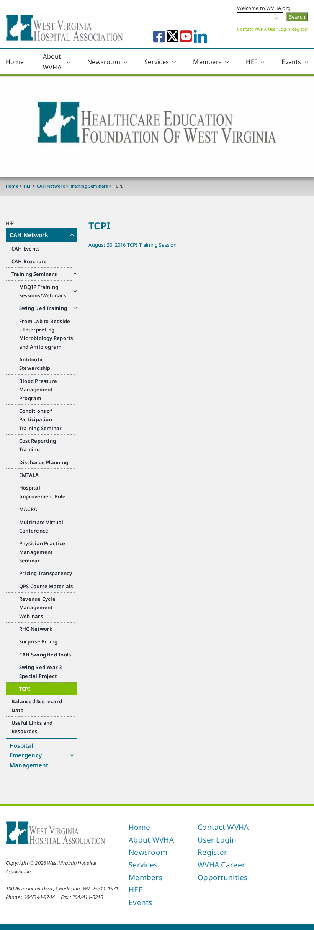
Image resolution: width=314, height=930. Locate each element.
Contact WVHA (252, 29)
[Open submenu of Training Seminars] (75, 273)
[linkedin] (200, 36)
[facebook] (159, 36)
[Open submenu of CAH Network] (72, 235)
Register (299, 29)
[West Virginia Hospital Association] (55, 823)
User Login (279, 29)
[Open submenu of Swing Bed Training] (75, 308)
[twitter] (172, 36)
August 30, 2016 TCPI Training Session (132, 244)
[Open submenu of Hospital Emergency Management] (72, 755)
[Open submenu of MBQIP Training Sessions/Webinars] (75, 291)
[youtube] (186, 36)
